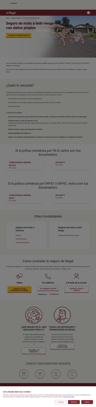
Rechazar (74, 402)
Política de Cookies (68, 396)
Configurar (60, 402)
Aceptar (87, 402)
